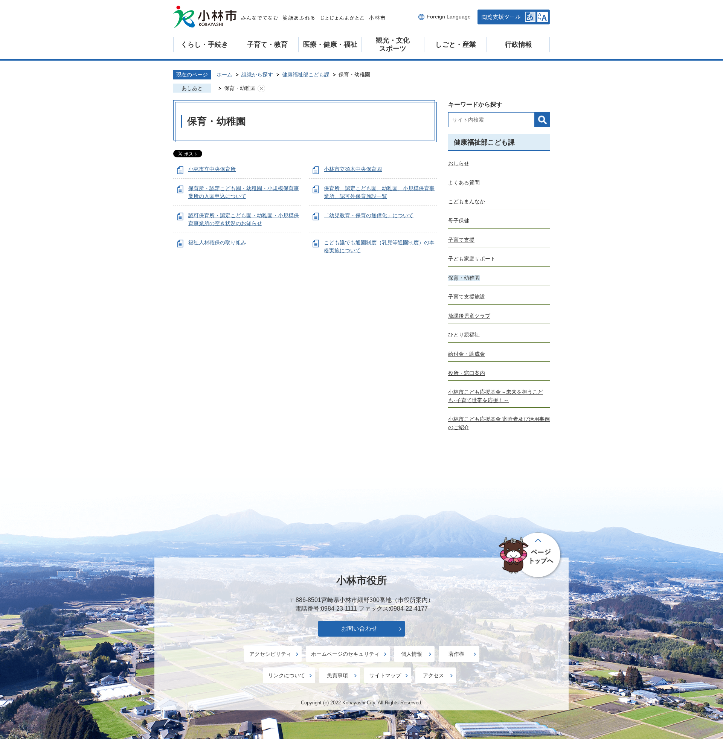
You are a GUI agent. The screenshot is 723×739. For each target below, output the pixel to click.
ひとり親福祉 (464, 335)
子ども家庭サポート (472, 259)
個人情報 (411, 654)
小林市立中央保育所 (212, 169)
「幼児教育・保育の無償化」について (368, 215)
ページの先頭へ (531, 555)
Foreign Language (449, 17)
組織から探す (257, 75)
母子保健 (458, 221)
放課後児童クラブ (469, 316)
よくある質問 (464, 183)
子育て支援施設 (466, 297)
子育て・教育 (267, 44)
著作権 (456, 654)
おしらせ (458, 163)
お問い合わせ (359, 628)
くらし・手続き (204, 44)
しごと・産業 (455, 44)
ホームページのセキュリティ (345, 654)
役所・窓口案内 (466, 373)
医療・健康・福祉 (330, 44)
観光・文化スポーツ (393, 44)
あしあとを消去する (261, 88)
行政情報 (518, 44)
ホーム (224, 75)
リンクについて (286, 675)
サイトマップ (385, 675)
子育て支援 (461, 240)
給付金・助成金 (466, 354)
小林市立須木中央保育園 (353, 169)
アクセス (433, 675)
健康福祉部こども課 (305, 75)
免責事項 (337, 675)
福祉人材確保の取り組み (217, 242)
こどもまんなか (466, 201)
